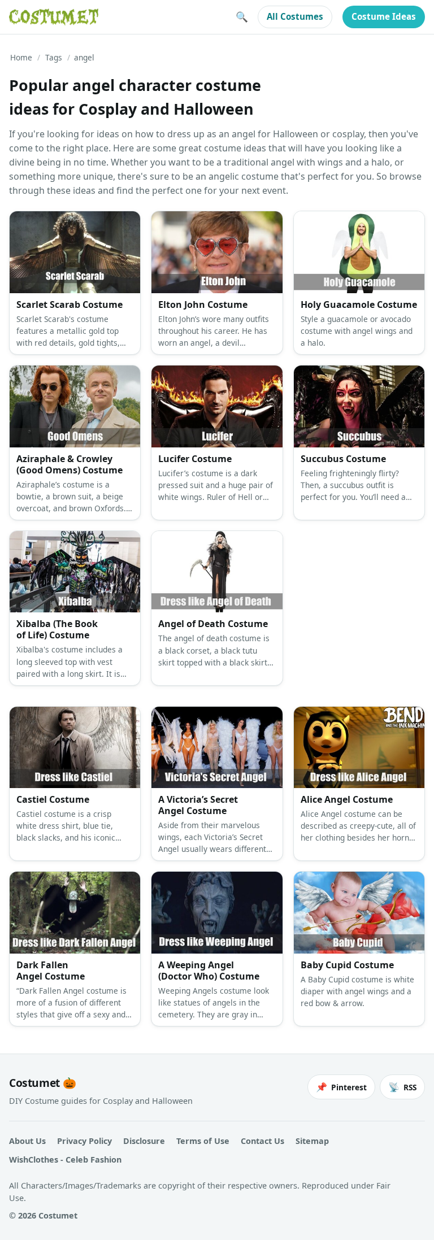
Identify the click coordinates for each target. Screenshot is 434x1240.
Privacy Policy (84, 1140)
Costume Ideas (383, 16)
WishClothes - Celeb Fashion (65, 1159)
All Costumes (295, 16)
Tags (53, 57)
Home (21, 57)
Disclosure (144, 1140)
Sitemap (312, 1140)
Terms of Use (202, 1140)
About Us (27, 1140)
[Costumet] (53, 16)
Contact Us (262, 1140)
